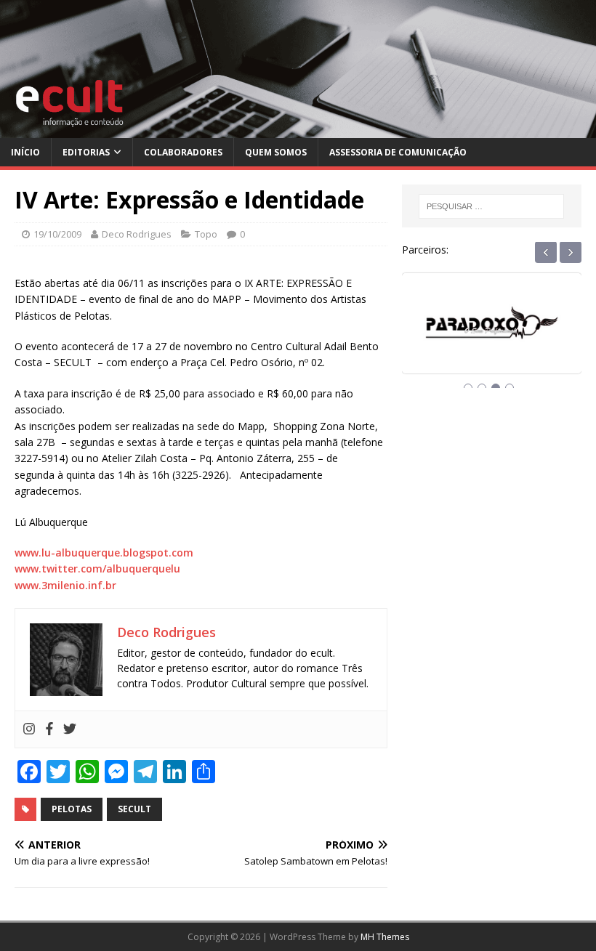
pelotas (72, 809)
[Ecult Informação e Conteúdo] (298, 130)
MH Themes (385, 937)
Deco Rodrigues (137, 233)
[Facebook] (49, 729)
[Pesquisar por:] (491, 206)
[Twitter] (69, 729)
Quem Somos (276, 152)
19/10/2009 (57, 233)
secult (134, 809)
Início (25, 152)
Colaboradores (183, 152)
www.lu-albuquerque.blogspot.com (104, 552)
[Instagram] (29, 729)
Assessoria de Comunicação (398, 152)
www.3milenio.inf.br (65, 585)
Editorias (86, 152)
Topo (206, 233)
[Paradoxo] (491, 336)
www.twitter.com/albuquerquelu (97, 568)
